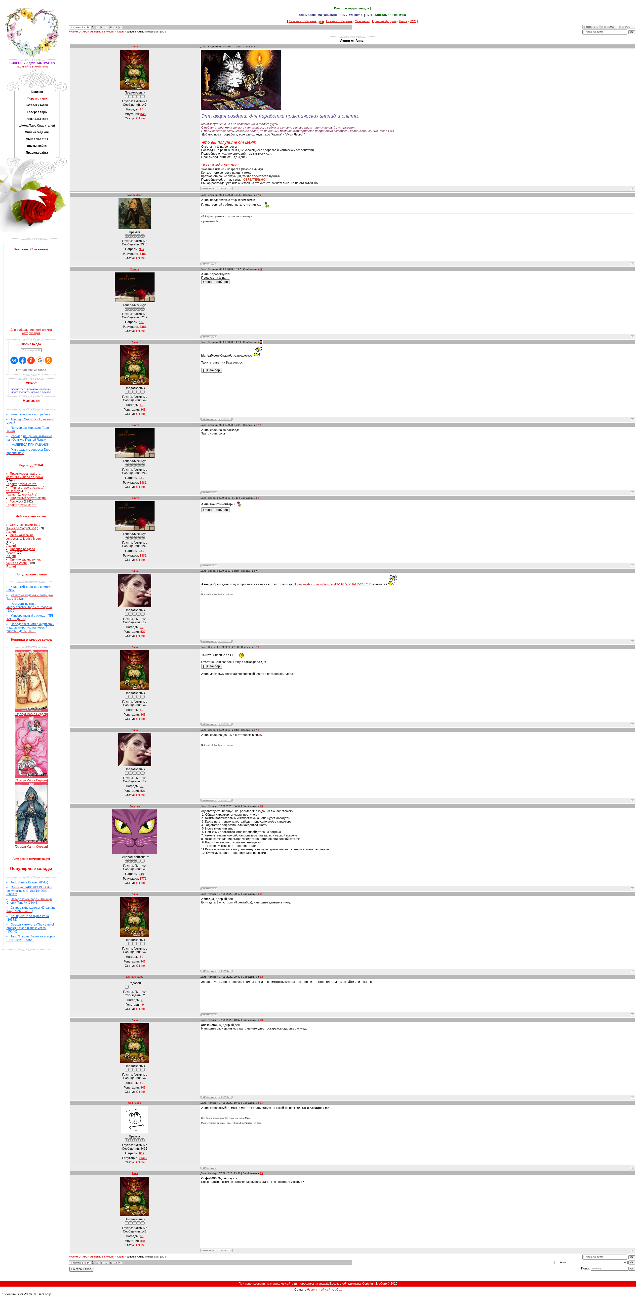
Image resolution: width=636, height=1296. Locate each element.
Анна (135, 46)
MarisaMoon (134, 195)
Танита (134, 269)
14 (115, 27)
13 (111, 27)
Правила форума (384, 21)
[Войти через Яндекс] (31, 360)
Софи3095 (134, 1102)
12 (261, 976)
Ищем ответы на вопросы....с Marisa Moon (23, 536)
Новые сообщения (339, 21)
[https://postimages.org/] (241, 108)
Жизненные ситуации (102, 32)
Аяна (135, 570)
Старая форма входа (31, 370)
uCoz (338, 1289)
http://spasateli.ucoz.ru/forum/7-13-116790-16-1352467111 (332, 584)
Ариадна (134, 806)
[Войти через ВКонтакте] (14, 360)
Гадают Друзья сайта (21, 484)
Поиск (403, 21)
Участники (362, 21)
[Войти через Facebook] (22, 360)
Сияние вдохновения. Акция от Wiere (23, 561)
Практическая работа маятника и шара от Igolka (24, 475)
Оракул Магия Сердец (31, 714)
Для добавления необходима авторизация (31, 331)
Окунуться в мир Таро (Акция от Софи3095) (23, 526)
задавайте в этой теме (32, 66)
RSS (413, 21)
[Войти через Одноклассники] (48, 360)
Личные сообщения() (303, 21)
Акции (10, 531)
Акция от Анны (136, 32)
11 (261, 894)
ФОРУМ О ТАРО (78, 32)
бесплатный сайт (319, 1289)
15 (261, 1173)
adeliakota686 (134, 976)
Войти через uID (31, 350)
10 (261, 806)
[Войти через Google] (40, 360)
